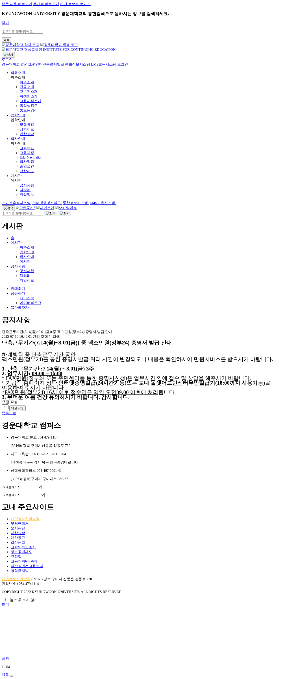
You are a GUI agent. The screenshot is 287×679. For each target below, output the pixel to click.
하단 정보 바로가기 (75, 4)
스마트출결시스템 (16, 203)
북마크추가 (20, 307)
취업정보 (27, 280)
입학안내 (18, 115)
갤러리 (25, 276)
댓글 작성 (17, 408)
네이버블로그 (30, 303)
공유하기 (18, 293)
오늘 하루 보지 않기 (22, 600)
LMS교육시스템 (103, 203)
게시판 (16, 176)
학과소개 (18, 73)
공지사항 (18, 266)
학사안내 (18, 139)
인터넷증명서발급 (47, 203)
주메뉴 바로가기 (46, 4)
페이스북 (27, 298)
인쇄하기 (18, 289)
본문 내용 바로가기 (17, 4)
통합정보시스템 (76, 203)
